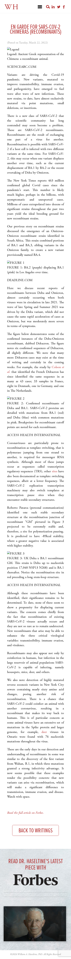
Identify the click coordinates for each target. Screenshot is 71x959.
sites (54, 471)
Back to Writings (36, 831)
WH (12, 7)
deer (44, 732)
